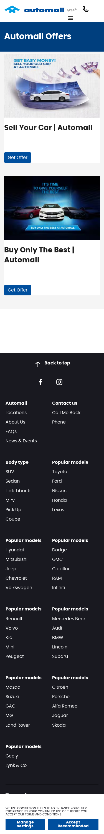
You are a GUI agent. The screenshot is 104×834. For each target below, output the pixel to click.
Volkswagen (19, 587)
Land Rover (18, 725)
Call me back (66, 412)
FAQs (11, 431)
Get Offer (17, 157)
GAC (10, 706)
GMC (57, 559)
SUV (10, 472)
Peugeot (15, 656)
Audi (57, 628)
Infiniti (58, 587)
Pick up (13, 510)
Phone (59, 422)
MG (9, 715)
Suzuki (12, 696)
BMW (57, 637)
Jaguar (60, 715)
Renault (14, 619)
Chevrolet (16, 578)
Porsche (61, 696)
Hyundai (15, 550)
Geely (12, 756)
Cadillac (61, 569)
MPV (10, 500)
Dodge (59, 550)
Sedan (13, 481)
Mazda (13, 687)
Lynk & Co (16, 765)
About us (15, 422)
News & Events (21, 441)
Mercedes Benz (68, 619)
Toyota (59, 472)
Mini (10, 647)
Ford (57, 481)
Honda (59, 500)
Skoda (59, 725)
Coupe (13, 519)
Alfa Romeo (64, 706)
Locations (16, 412)
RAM (57, 578)
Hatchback (18, 491)
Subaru (60, 656)
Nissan (59, 491)
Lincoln (59, 647)
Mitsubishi (16, 559)
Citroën (60, 687)
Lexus (58, 510)
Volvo (12, 628)
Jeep (11, 569)
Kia (9, 637)
